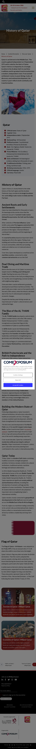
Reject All (18, 380)
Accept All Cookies (18, 385)
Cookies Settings (18, 375)
